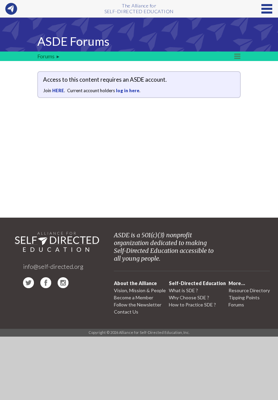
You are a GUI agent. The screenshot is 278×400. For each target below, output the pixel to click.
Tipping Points (244, 297)
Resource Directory (249, 290)
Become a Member (133, 297)
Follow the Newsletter (137, 304)
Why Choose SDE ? (189, 297)
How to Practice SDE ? (192, 304)
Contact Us (126, 312)
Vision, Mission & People (140, 290)
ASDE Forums (73, 41)
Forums (46, 56)
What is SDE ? (183, 290)
